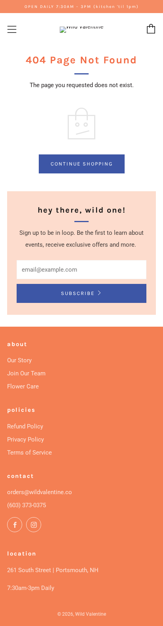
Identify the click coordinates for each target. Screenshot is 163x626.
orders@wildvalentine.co (39, 492)
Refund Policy (25, 426)
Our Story (19, 360)
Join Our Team (26, 373)
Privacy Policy (25, 439)
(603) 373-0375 (26, 505)
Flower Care (23, 386)
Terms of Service (29, 452)
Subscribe (78, 293)
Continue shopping (82, 164)
